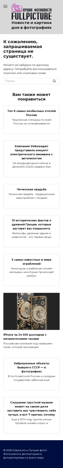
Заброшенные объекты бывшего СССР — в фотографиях (31, 367)
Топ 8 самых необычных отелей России (31, 113)
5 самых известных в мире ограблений (31, 261)
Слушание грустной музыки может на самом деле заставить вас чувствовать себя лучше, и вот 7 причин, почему (31, 408)
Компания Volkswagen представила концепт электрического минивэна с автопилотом (31, 152)
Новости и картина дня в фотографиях (31, 25)
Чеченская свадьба (31, 189)
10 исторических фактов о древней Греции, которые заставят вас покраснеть (31, 224)
